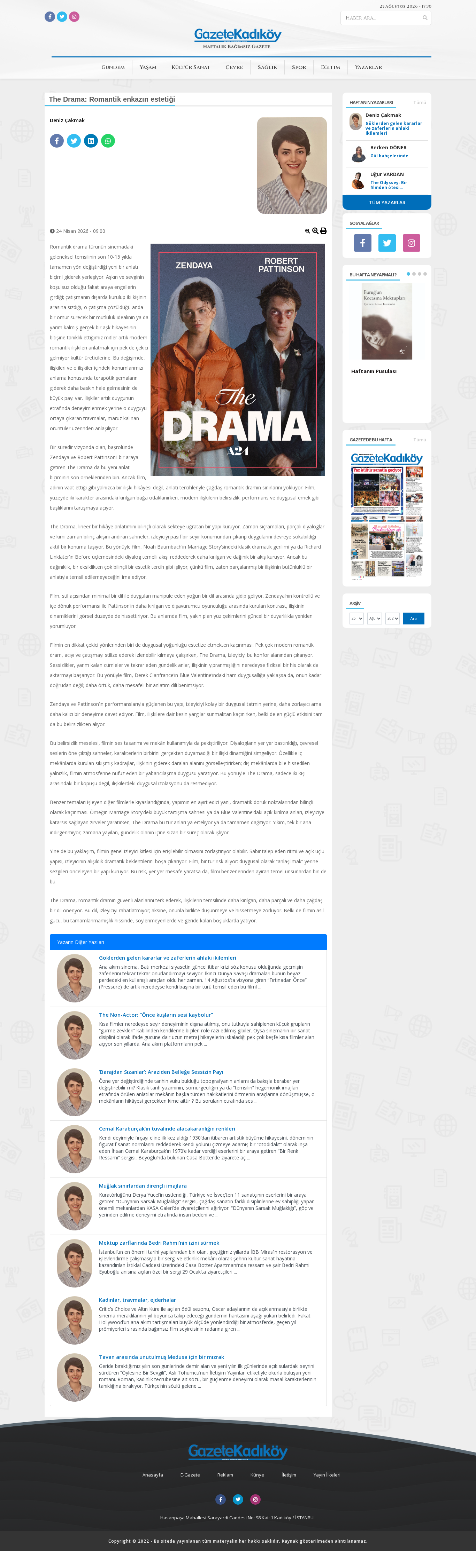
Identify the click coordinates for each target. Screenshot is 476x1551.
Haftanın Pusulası (374, 371)
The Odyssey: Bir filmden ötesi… (388, 185)
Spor (299, 67)
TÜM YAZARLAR (387, 202)
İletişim (289, 1475)
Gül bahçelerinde (389, 155)
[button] (408, 274)
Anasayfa (153, 1475)
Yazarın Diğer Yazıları (80, 942)
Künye (257, 1475)
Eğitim (330, 67)
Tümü (419, 102)
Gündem (113, 67)
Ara (413, 618)
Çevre (234, 67)
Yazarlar (368, 67)
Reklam (225, 1475)
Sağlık (267, 67)
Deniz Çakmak (67, 120)
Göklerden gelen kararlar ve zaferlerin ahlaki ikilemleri (394, 128)
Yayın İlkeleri (327, 1475)
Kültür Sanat (190, 67)
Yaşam (148, 67)
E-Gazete (190, 1475)
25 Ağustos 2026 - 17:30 (405, 6)
